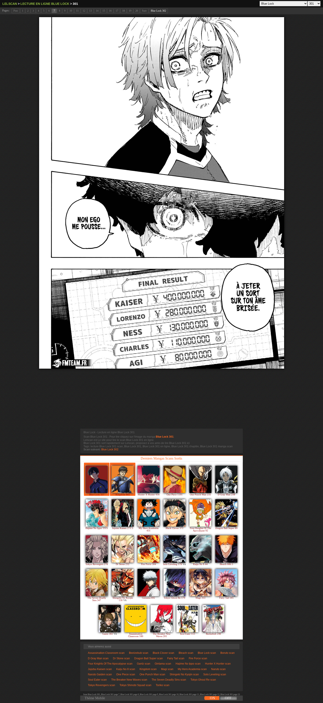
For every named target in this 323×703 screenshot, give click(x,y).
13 (90, 10)
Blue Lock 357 (96, 494)
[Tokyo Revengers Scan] (96, 549)
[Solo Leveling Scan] (174, 549)
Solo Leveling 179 (173, 564)
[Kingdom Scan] (122, 479)
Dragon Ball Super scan (148, 658)
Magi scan (167, 669)
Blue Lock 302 (158, 10)
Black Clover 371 (174, 528)
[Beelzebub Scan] (213, 619)
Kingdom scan (148, 669)
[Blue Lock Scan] (96, 479)
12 (84, 10)
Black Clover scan (163, 652)
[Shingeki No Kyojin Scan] (122, 583)
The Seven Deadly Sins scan (169, 679)
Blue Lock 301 (165, 436)
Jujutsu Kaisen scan (100, 669)
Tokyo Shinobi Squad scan (135, 685)
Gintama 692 (148, 598)
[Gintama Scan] (148, 583)
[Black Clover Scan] (174, 513)
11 (77, 10)
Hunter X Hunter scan (218, 663)
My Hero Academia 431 (148, 529)
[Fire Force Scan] (148, 549)
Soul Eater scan (97, 679)
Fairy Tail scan (175, 658)
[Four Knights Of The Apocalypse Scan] (200, 513)
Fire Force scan (198, 658)
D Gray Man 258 (226, 494)
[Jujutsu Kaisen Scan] (122, 513)
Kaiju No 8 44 (200, 564)
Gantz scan (143, 663)
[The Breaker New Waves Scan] (161, 619)
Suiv (144, 10)
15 (103, 10)
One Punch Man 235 (200, 494)
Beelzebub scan (138, 652)
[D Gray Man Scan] (226, 479)
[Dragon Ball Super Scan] (226, 513)
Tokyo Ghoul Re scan (203, 679)
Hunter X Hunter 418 (149, 494)
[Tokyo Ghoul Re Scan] (174, 583)
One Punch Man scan (152, 674)
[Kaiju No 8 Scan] (200, 549)
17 (117, 10)
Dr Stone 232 (122, 564)
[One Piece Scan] (174, 479)
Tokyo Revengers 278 (96, 564)
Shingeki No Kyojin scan (184, 674)
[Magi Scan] (200, 583)
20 (136, 10)
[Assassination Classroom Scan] (135, 619)
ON (212, 698)
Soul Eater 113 (187, 634)
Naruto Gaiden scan (100, 674)
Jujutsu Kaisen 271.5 (122, 528)
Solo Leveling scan (214, 674)
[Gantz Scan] (109, 619)
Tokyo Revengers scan (101, 685)
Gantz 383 (108, 634)
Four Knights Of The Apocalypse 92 (200, 529)
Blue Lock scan (207, 652)
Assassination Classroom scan (106, 652)
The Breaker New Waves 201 (162, 635)
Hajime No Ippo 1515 (96, 528)
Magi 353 (200, 598)
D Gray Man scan (98, 658)
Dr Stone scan (121, 658)
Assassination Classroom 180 (135, 635)
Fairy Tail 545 (226, 598)
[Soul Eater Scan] (187, 619)
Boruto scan (227, 652)
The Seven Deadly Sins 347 (96, 599)
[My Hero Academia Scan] (148, 513)
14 (97, 10)
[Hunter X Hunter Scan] (148, 479)
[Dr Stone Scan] (122, 549)
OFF (228, 698)
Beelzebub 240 (213, 634)
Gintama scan (163, 663)
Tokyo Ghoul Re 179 (174, 598)
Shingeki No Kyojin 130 (123, 599)
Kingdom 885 (123, 494)
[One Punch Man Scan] (200, 479)
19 (130, 10)
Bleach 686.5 (226, 564)
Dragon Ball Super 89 (226, 528)
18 (123, 10)
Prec (15, 10)
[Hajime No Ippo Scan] (96, 513)
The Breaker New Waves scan (129, 679)
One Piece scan (125, 674)
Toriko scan (162, 685)
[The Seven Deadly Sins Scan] (96, 583)
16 (110, 10)
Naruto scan (218, 669)
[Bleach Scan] (226, 549)
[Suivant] (161, 193)
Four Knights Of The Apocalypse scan (110, 663)
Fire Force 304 (148, 564)
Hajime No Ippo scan (188, 663)
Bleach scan (186, 652)
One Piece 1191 (175, 494)
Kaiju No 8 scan (125, 669)
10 (70, 10)
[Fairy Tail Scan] (226, 583)
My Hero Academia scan (192, 669)
